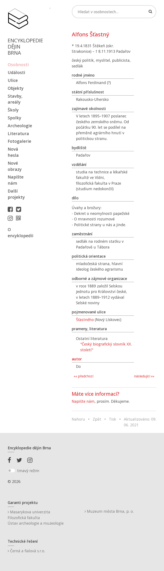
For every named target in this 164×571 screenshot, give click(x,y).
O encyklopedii (18, 232)
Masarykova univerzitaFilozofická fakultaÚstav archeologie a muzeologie (36, 517)
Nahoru (78, 419)
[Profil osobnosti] (19, 218)
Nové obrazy (15, 166)
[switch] (11, 471)
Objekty (15, 88)
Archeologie (18, 125)
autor (77, 358)
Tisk (112, 419)
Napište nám (15, 180)
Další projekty (16, 194)
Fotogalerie (18, 141)
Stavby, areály (15, 99)
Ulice (13, 80)
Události (16, 72)
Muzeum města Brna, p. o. (110, 511)
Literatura (18, 133)
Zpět (97, 419)
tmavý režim (28, 470)
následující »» (144, 376)
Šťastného (85, 319)
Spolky (14, 118)
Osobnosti (18, 64)
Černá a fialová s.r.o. (27, 550)
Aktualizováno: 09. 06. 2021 (140, 422)
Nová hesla (13, 152)
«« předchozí (83, 376)
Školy (13, 110)
